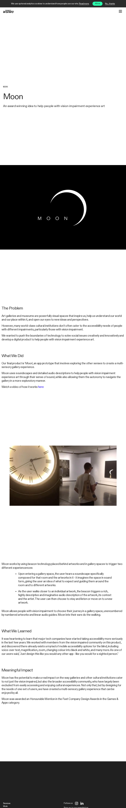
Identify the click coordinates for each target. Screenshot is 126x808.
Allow (97, 4)
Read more (84, 4)
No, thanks (110, 4)
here (41, 387)
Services (6, 803)
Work (5, 86)
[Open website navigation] (120, 11)
